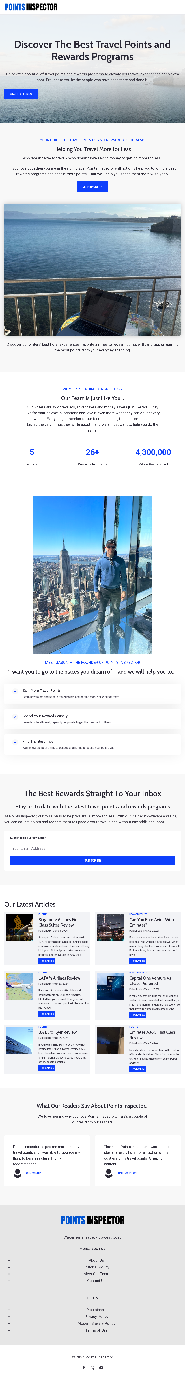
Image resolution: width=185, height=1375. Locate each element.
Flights (43, 914)
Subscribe (92, 860)
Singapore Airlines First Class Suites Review (59, 922)
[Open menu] (177, 7)
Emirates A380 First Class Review (152, 1034)
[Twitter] (92, 1367)
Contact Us (96, 1281)
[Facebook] (84, 1367)
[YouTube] (101, 1367)
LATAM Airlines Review (59, 978)
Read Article (47, 961)
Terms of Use (96, 1330)
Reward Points (138, 914)
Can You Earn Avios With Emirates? (151, 922)
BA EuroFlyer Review (57, 1032)
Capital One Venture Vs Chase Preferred (150, 980)
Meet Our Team (96, 1274)
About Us (96, 1260)
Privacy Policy (96, 1316)
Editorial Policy (96, 1267)
